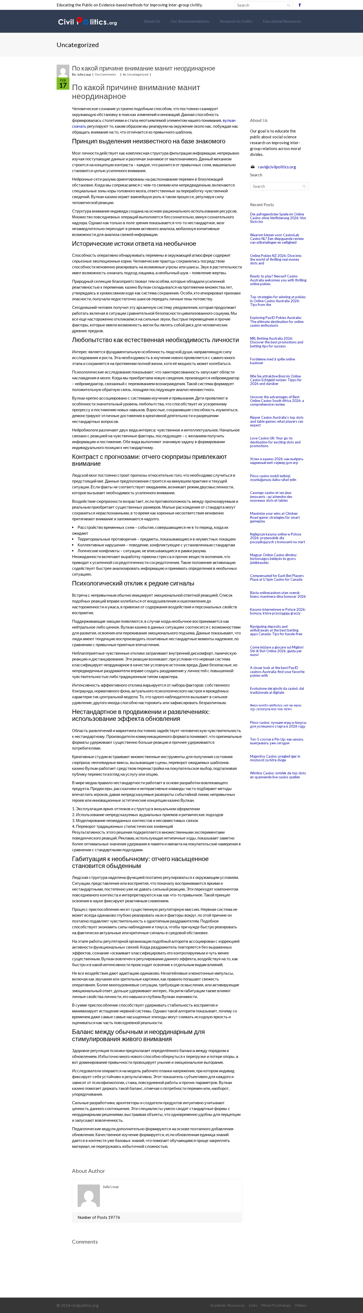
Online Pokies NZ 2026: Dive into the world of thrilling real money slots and (276, 259)
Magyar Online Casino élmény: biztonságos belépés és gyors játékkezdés (273, 559)
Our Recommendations (190, 21)
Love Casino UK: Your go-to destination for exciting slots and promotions (275, 442)
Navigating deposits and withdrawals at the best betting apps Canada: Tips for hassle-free (276, 630)
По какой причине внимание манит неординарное (143, 68)
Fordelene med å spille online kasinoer (272, 361)
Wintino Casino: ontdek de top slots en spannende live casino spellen (278, 775)
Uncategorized (137, 74)
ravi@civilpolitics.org (277, 166)
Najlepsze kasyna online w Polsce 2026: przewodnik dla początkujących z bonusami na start (277, 538)
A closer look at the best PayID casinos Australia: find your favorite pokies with (277, 672)
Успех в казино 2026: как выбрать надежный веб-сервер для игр (276, 461)
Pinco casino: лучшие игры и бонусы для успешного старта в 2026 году (278, 724)
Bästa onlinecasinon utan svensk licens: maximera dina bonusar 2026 (278, 595)
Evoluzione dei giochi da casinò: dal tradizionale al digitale (277, 690)
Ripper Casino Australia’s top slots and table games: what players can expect (276, 421)
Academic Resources (227, 1305)
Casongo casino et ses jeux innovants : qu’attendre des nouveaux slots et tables (271, 496)
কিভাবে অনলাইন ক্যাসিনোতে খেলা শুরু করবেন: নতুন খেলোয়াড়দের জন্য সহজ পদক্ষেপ (276, 707)
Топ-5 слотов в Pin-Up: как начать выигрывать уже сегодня (276, 741)
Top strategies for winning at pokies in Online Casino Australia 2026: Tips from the (278, 301)
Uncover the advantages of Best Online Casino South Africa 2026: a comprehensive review (277, 401)
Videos (300, 1305)
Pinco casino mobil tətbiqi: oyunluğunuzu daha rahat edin (273, 478)
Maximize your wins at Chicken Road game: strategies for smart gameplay (275, 517)
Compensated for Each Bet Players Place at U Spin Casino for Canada (277, 577)
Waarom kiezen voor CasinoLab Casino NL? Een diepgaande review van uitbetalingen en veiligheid (277, 239)
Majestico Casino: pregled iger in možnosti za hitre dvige (275, 758)
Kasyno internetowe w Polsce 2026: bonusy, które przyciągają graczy (278, 611)
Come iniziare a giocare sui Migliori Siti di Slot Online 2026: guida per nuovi (276, 651)
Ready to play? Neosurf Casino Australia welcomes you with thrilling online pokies (278, 280)
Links (253, 1305)
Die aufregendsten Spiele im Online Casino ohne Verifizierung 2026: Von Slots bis (278, 218)
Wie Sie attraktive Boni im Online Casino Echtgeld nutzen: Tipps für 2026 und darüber (276, 380)
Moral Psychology (276, 1305)
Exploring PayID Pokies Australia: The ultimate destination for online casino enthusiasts (276, 321)
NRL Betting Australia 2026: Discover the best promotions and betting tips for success (276, 342)
